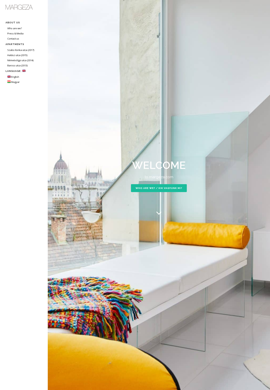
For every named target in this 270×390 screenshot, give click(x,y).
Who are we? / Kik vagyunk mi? (159, 188)
